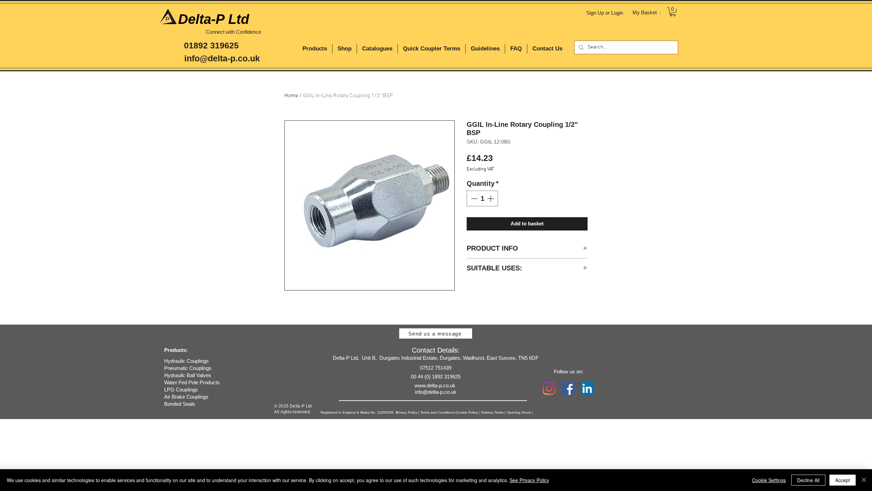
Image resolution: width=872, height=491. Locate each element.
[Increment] (491, 198)
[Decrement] (473, 198)
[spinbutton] (482, 198)
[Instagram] (549, 388)
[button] (672, 11)
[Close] (864, 480)
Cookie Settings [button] (769, 480)
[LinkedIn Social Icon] (587, 388)
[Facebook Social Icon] (568, 388)
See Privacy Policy (529, 480)
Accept (842, 480)
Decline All (808, 480)
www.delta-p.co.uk (435, 385)
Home (291, 95)
